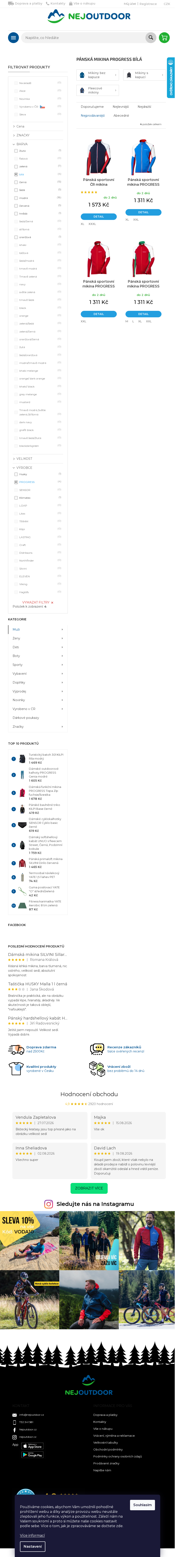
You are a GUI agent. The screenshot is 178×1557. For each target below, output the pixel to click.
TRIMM (39, 521)
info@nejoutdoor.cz (31, 1414)
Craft (39, 545)
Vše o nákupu (84, 3)
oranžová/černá (39, 339)
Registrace (148, 4)
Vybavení (19, 674)
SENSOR (39, 490)
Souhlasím (142, 1505)
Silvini (39, 568)
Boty (16, 656)
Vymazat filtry (35, 602)
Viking (39, 584)
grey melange (39, 394)
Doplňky (19, 682)
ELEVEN (39, 576)
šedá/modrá (39, 260)
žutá (39, 347)
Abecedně (121, 116)
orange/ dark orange (39, 378)
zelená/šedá (39, 323)
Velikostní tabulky (105, 1442)
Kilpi (39, 529)
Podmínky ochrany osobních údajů (117, 1456)
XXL (136, 219)
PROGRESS (39, 482)
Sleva (39, 114)
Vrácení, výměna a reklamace (114, 1435)
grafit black (39, 430)
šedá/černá (39, 221)
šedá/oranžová (39, 355)
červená (39, 205)
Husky (39, 474)
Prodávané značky (106, 1463)
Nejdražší (144, 107)
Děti (16, 647)
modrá (39, 198)
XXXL (92, 224)
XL (82, 224)
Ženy (16, 638)
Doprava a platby (28, 3)
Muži (16, 629)
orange (39, 315)
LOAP (39, 505)
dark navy (39, 422)
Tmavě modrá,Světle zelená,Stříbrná (39, 412)
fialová (39, 158)
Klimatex (39, 497)
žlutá (39, 150)
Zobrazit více (89, 1188)
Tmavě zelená (39, 276)
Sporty (18, 665)
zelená (39, 166)
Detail (99, 216)
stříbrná (39, 229)
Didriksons (39, 552)
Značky (18, 727)
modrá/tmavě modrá (39, 363)
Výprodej (19, 691)
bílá (39, 174)
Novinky (19, 700)
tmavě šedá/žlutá (39, 438)
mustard (39, 402)
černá (39, 182)
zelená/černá (39, 331)
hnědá (39, 213)
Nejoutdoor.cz (28, 1429)
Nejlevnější (121, 107)
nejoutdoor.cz (27, 1436)
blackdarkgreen (39, 445)
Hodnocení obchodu (89, 1094)
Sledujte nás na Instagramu (95, 1204)
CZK (167, 4)
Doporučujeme (92, 107)
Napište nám (102, 1470)
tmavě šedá (39, 300)
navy (39, 284)
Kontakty (58, 3)
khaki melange (39, 370)
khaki (39, 245)
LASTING (39, 537)
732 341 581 (26, 1422)
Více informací (32, 1535)
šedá (39, 190)
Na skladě (39, 83)
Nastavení (33, 1546)
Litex (39, 513)
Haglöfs (39, 592)
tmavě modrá (39, 268)
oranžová (39, 237)
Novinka (39, 98)
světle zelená (39, 292)
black (39, 308)
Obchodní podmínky (108, 1449)
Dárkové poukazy (26, 718)
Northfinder (39, 560)
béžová (39, 253)
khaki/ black (39, 386)
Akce (39, 90)
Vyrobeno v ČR (39, 106)
